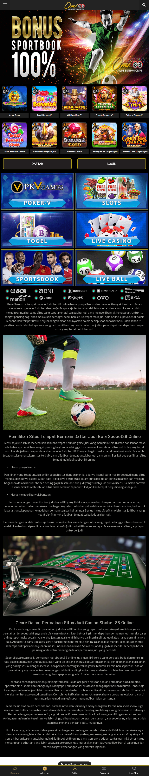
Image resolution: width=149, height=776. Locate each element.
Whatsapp (45, 773)
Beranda (14, 773)
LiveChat (134, 773)
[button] (5, 5)
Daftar (75, 773)
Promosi (104, 773)
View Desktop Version (76, 764)
